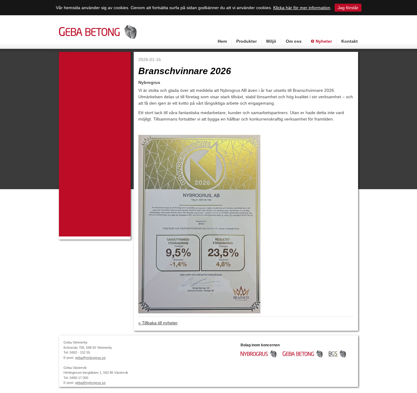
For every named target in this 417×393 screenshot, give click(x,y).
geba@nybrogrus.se (90, 357)
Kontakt (349, 41)
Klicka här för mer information (301, 7)
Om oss (294, 41)
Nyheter (324, 41)
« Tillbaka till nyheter (158, 322)
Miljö (271, 41)
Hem (222, 41)
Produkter (246, 41)
